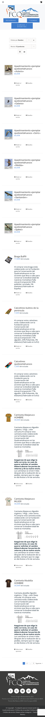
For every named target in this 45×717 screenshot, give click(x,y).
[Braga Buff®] (8, 260)
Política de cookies (36, 710)
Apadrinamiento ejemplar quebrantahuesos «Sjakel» (27, 227)
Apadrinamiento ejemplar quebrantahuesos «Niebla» (27, 163)
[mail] (34, 691)
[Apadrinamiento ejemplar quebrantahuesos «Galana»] (8, 102)
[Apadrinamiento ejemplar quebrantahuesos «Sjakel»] (8, 228)
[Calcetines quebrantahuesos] (8, 365)
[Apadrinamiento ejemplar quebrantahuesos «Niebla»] (8, 164)
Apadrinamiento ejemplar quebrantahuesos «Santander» (27, 195)
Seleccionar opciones (19, 484)
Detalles (29, 83)
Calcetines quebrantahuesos (23, 362)
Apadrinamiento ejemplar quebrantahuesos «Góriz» (27, 131)
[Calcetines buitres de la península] (8, 311)
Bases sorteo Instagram (24, 712)
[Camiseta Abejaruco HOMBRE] (8, 418)
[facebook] (10, 691)
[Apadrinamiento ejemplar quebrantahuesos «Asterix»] (8, 70)
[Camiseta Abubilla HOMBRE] (8, 583)
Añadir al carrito (18, 84)
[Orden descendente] (34, 40)
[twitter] (16, 691)
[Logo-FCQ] (22, 6)
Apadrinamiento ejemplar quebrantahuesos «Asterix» (27, 69)
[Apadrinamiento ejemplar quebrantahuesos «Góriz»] (8, 134)
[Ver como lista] (24, 52)
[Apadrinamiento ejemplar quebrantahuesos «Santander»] (8, 196)
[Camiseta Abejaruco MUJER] (8, 502)
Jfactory (22, 714)
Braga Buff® (20, 256)
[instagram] (28, 691)
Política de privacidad (22, 710)
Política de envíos (9, 712)
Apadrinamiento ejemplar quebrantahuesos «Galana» (27, 101)
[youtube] (22, 691)
